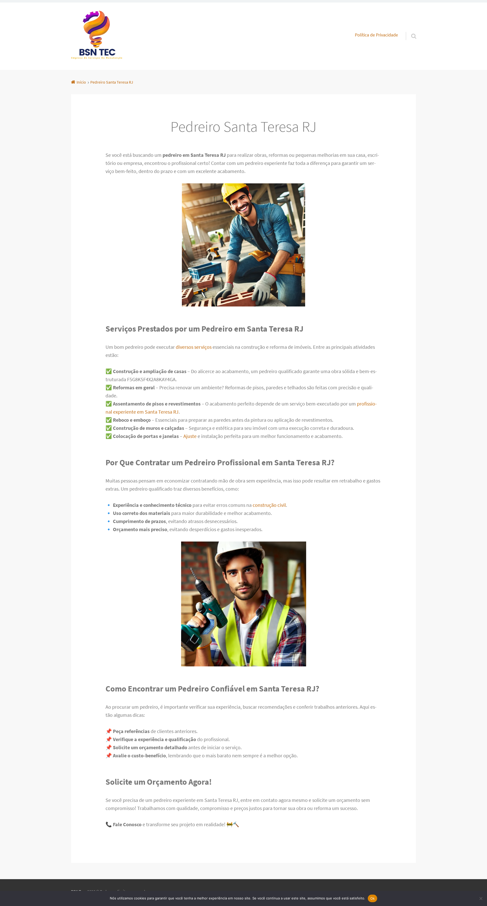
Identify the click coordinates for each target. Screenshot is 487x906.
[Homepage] (96, 36)
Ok (372, 898)
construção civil (269, 505)
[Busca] (409, 30)
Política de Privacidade (376, 35)
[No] (480, 898)
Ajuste (190, 436)
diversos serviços (194, 347)
